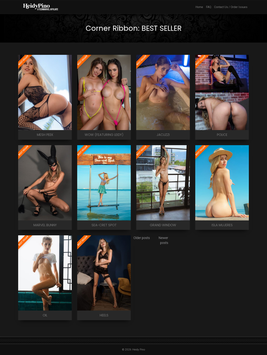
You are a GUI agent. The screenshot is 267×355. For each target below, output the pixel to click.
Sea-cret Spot (104, 225)
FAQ (208, 7)
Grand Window (163, 225)
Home (199, 7)
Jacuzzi (163, 134)
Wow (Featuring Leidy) (104, 134)
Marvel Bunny (45, 225)
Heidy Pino (138, 349)
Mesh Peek (45, 134)
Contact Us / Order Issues (230, 7)
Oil (45, 315)
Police (222, 134)
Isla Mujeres (222, 225)
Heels (104, 315)
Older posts (142, 238)
